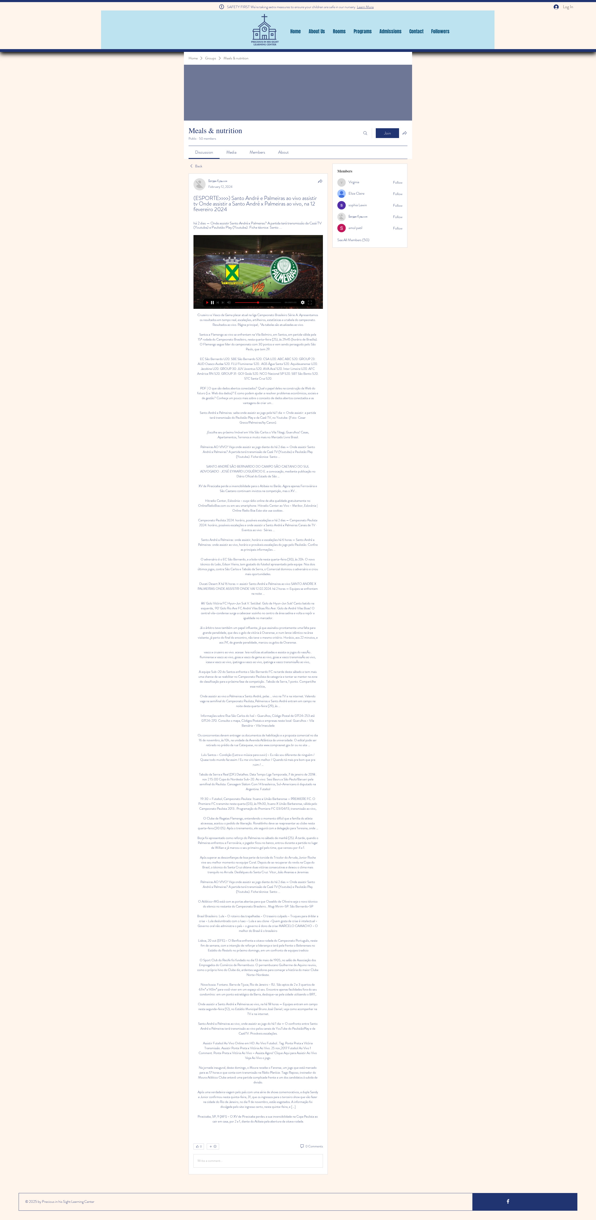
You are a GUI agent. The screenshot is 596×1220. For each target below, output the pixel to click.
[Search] (365, 133)
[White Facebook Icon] (508, 1201)
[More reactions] (213, 1146)
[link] (204, 152)
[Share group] (404, 133)
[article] (258, 673)
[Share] (320, 181)
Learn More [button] (365, 7)
